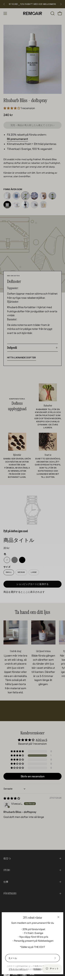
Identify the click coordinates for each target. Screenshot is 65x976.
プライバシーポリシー (18, 969)
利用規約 (37, 969)
